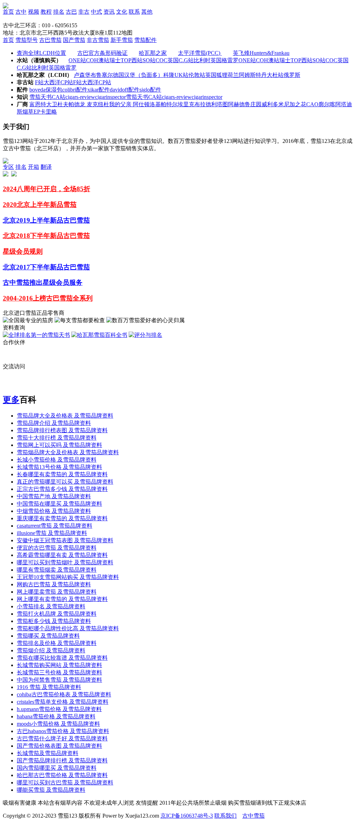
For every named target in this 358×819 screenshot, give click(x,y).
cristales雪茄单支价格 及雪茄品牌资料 (62, 742)
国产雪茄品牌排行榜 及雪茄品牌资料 (62, 801)
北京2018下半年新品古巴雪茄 (46, 276)
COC (161, 101)
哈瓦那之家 (153, 93)
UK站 (181, 115)
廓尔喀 (326, 145)
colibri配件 (74, 130)
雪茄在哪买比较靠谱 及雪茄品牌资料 (62, 698)
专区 (8, 207)
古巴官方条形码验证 (102, 93)
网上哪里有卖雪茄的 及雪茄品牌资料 (62, 640)
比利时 (202, 101)
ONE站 (77, 101)
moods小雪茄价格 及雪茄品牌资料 (58, 764)
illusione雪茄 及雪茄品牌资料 (52, 574)
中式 (96, 12)
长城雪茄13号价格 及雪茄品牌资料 (59, 507)
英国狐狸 (216, 115)
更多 (11, 440)
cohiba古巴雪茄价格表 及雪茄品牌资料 (64, 735)
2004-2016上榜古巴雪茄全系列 (48, 338)
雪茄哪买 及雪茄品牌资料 (48, 676)
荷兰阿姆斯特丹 (247, 115)
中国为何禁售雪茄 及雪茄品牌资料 (59, 720)
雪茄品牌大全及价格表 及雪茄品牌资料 (65, 456)
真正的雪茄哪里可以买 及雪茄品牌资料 (65, 522)
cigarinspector (110, 137)
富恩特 (37, 145)
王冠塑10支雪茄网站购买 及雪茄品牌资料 (68, 618)
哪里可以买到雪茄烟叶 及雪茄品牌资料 (65, 603)
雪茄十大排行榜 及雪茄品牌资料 (56, 478)
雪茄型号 (26, 81)
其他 (146, 12)
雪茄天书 (40, 137)
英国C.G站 (180, 101)
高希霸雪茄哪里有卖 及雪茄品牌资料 (62, 596)
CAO (312, 145)
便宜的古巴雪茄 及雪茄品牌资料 (56, 588)
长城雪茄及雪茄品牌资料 (47, 794)
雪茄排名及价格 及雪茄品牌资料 (56, 684)
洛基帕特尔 (164, 145)
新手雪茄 (121, 81)
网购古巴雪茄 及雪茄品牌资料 (54, 625)
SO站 (149, 101)
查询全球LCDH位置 (41, 93)
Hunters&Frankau (269, 93)
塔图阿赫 (228, 145)
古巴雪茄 (50, 81)
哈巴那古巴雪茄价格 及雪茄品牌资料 (62, 816)
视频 (33, 12)
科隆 (168, 115)
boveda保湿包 (45, 130)
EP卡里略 (45, 152)
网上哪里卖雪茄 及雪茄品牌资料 (56, 632)
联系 (134, 12)
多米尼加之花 (289, 145)
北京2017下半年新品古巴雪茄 (46, 307)
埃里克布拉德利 (197, 145)
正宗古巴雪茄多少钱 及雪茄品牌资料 (62, 529)
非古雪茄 (98, 81)
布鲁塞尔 (102, 115)
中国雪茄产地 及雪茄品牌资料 (54, 537)
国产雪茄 (74, 81)
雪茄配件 (145, 81)
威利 (267, 145)
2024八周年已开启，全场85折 (46, 229)
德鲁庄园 (250, 145)
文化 (121, 12)
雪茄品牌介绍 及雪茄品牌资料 (54, 463)
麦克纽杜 (98, 145)
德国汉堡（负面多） (138, 115)
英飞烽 (241, 93)
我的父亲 (121, 145)
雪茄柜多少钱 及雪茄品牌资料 (54, 662)
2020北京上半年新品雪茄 (40, 245)
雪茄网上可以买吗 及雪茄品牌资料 (59, 485)
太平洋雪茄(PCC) (200, 93)
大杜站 (275, 115)
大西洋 (52, 123)
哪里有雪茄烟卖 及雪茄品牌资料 (56, 610)
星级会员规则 (23, 292)
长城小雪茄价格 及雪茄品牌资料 (56, 500)
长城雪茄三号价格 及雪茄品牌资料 (59, 713)
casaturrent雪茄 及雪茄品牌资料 (54, 566)
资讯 (109, 12)
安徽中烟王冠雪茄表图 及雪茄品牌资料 (65, 581)
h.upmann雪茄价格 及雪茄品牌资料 (59, 750)
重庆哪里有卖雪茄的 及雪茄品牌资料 (62, 559)
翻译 (46, 207)
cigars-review (80, 137)
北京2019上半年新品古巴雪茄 (46, 260)
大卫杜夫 (57, 145)
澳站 (103, 101)
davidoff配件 (124, 130)
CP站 (66, 123)
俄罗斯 (292, 115)
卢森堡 (82, 115)
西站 (137, 101)
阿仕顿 (141, 145)
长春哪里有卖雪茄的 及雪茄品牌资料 (62, 515)
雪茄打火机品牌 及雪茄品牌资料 (56, 654)
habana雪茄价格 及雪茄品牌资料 (56, 757)
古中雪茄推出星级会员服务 (43, 323)
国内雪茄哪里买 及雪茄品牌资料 (56, 808)
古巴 (71, 12)
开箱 (33, 207)
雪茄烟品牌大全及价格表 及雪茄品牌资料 (68, 493)
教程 (46, 12)
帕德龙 (78, 145)
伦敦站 (196, 115)
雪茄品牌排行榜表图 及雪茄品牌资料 (62, 471)
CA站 (58, 137)
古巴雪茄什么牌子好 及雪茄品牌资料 (62, 779)
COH (92, 101)
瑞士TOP (120, 101)
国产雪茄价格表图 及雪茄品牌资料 (59, 786)
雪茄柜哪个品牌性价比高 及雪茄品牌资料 (68, 669)
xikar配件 (98, 130)
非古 (84, 12)
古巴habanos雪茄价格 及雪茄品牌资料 (63, 772)
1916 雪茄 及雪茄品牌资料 (49, 728)
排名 (58, 12)
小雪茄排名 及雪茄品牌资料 (51, 647)
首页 (8, 12)
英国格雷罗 (224, 101)
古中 (21, 12)
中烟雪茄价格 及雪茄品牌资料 (54, 552)
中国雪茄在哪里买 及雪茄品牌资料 (59, 544)
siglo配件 (150, 130)
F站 (39, 123)
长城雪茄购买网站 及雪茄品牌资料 (59, 706)
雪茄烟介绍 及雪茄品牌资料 (51, 691)
